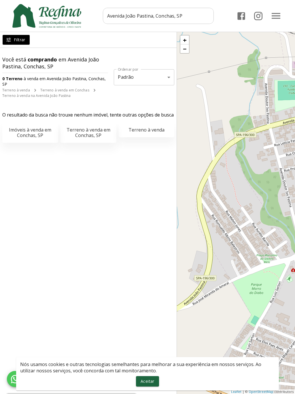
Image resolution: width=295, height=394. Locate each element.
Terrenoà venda (146, 130)
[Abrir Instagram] (258, 16)
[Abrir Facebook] (241, 16)
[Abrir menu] (276, 16)
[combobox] (158, 16)
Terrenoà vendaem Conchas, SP (88, 132)
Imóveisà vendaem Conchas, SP (30, 132)
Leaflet (236, 391)
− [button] (185, 48)
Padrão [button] (126, 77)
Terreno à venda (16, 90)
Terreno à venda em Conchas (64, 90)
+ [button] (185, 39)
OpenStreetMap (261, 391)
